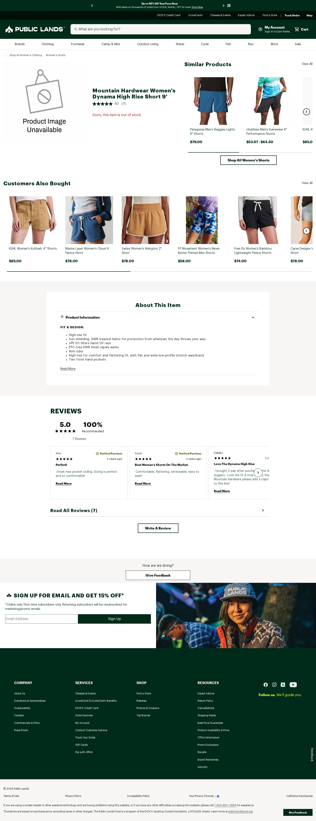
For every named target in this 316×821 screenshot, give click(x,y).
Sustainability (22, 708)
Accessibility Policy (138, 796)
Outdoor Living (148, 44)
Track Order (292, 15)
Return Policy (205, 701)
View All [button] (307, 64)
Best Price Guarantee (210, 723)
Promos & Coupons (148, 708)
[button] (306, 111)
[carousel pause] (229, 5)
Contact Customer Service (91, 730)
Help (310, 15)
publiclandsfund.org (240, 811)
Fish (229, 44)
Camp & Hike (111, 44)
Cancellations (206, 708)
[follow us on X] (284, 684)
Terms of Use (11, 796)
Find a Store (270, 15)
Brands (20, 44)
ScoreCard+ (195, 15)
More (275, 44)
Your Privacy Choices (201, 796)
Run (251, 44)
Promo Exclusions (208, 745)
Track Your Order (85, 737)
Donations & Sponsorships (30, 701)
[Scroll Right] (258, 472)
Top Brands (143, 715)
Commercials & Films (27, 723)
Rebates (141, 701)
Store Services (84, 715)
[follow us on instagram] (276, 684)
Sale (298, 44)
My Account (82, 723)
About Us (19, 693)
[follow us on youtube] (293, 684)
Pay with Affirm (84, 752)
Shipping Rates (207, 715)
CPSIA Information (208, 737)
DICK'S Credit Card (169, 15)
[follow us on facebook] (267, 684)
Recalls (202, 752)
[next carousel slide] (223, 5)
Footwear (78, 44)
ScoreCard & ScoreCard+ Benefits (96, 701)
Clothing (48, 44)
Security (202, 767)
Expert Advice (247, 15)
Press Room (21, 730)
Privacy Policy (73, 796)
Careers (19, 715)
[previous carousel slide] (92, 5)
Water (180, 44)
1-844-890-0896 (225, 805)
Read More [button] (67, 368)
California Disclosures (299, 796)
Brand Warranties (208, 759)
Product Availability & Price (213, 730)
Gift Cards (81, 745)
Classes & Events (220, 15)
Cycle (205, 44)
